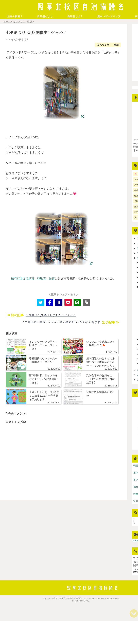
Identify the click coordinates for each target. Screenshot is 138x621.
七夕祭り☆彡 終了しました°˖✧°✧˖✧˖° (51, 315)
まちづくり (103, 45)
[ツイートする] (40, 302)
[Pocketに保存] (68, 302)
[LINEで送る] (77, 302)
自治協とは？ (75, 16)
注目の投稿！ (15, 16)
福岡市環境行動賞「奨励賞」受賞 (33, 278)
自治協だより (45, 16)
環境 (116, 45)
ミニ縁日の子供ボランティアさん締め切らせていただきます (61, 322)
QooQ (86, 601)
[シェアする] (49, 302)
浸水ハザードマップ (108, 16)
